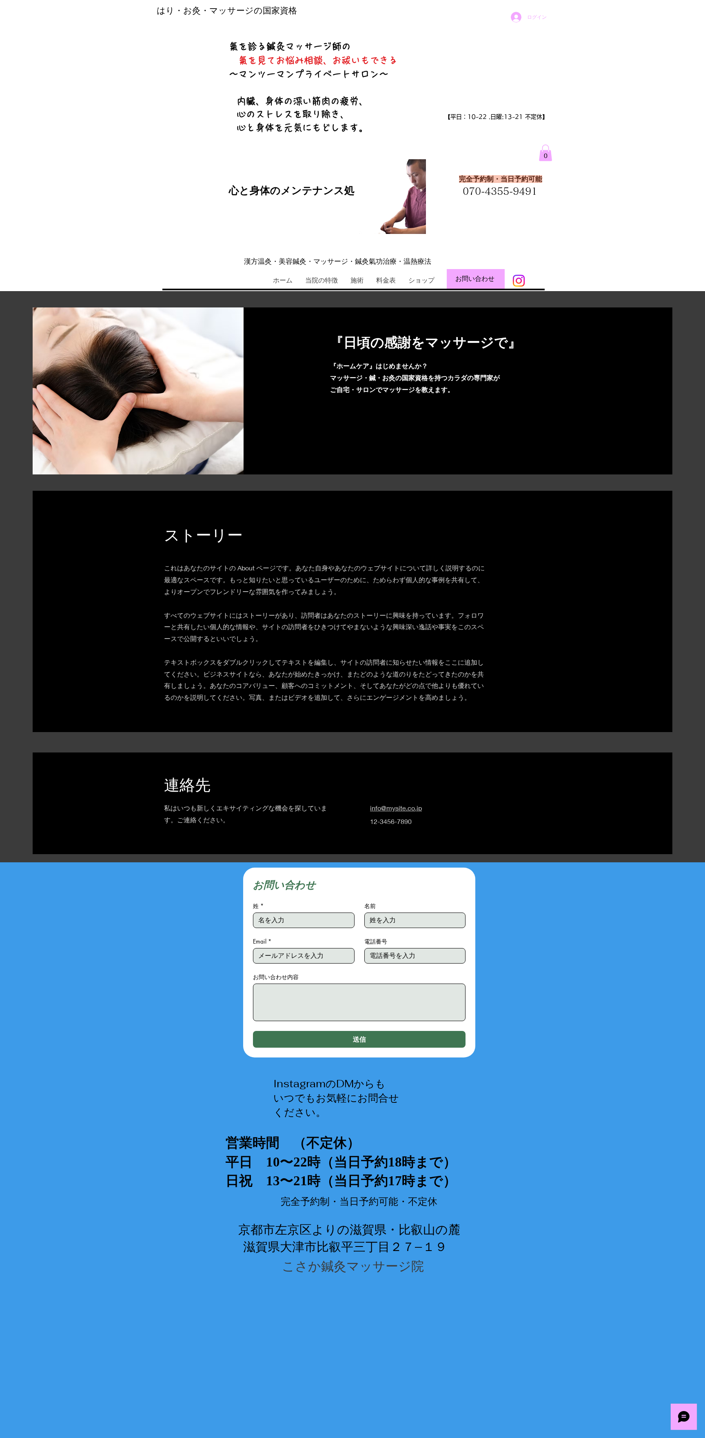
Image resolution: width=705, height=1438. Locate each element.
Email (262, 941)
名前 (370, 905)
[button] (545, 153)
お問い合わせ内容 (276, 976)
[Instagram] (519, 281)
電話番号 (375, 941)
